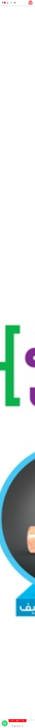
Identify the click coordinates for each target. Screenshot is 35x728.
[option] (17, 362)
